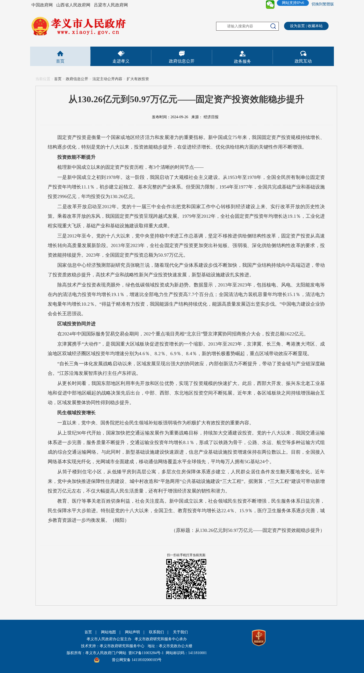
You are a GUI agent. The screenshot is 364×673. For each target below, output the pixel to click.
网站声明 (132, 632)
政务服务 (242, 61)
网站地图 (108, 632)
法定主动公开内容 (107, 79)
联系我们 (156, 632)
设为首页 (297, 26)
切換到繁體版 (323, 4)
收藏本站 (315, 26)
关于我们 (180, 632)
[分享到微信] (270, 4)
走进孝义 (121, 61)
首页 (60, 61)
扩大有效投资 (138, 79)
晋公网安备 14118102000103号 (136, 660)
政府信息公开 (182, 61)
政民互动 (303, 61)
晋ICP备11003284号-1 (146, 653)
